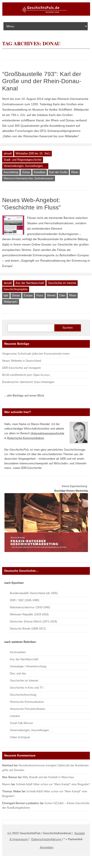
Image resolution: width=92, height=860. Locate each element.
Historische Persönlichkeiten (27, 709)
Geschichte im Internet (62, 283)
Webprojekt (11, 301)
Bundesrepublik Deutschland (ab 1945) (34, 593)
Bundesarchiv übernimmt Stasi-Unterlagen (28, 382)
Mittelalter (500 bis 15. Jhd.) (33, 153)
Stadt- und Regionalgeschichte (23, 159)
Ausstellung (11, 172)
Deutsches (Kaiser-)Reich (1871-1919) (33, 621)
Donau (26, 172)
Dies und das (18, 673)
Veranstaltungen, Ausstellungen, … (31, 730)
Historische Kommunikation (27, 701)
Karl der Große (58, 172)
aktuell (8, 153)
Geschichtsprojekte (16, 289)
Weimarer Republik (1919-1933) (29, 614)
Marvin (6, 784)
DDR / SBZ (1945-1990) (24, 600)
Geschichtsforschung (23, 694)
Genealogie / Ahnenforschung (28, 666)
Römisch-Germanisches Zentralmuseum (28, 178)
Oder (62, 295)
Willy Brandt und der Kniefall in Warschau (48, 777)
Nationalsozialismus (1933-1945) (30, 607)
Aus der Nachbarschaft (30, 283)
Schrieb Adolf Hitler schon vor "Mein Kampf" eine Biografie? (53, 784)
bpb (6, 295)
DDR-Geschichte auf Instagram (21, 367)
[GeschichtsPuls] (46, 15)
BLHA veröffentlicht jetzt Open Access (26, 375)
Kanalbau (39, 172)
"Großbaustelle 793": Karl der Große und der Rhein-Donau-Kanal (41, 81)
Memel (51, 295)
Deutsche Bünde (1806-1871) (28, 628)
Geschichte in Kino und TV (26, 687)
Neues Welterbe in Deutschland (21, 360)
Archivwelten (18, 652)
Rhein (74, 172)
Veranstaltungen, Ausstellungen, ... (25, 166)
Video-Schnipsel (20, 737)
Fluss (39, 295)
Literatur (15, 716)
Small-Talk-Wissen (21, 723)
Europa (28, 295)
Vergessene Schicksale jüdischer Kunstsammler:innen (36, 353)
